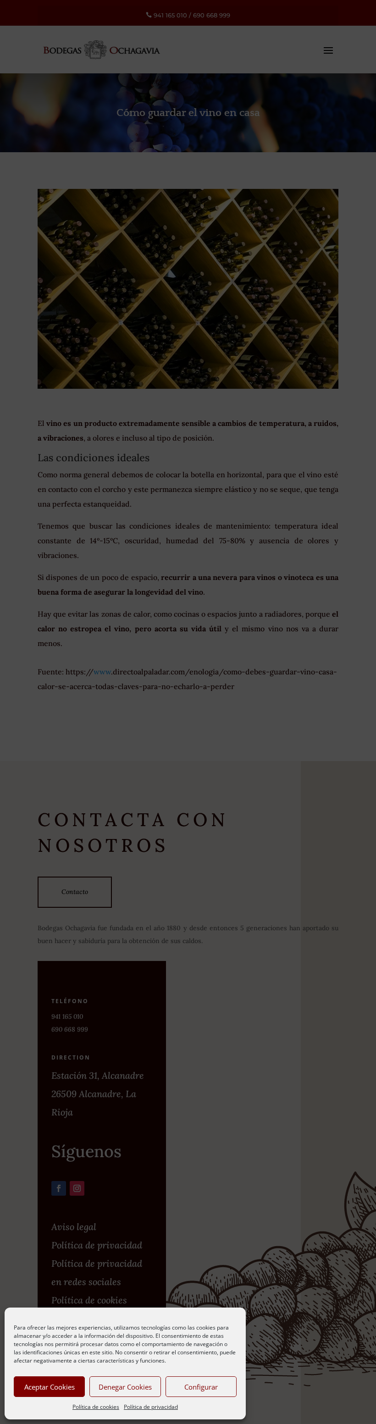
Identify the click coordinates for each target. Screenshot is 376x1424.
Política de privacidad (151, 1407)
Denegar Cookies (125, 1386)
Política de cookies (95, 1407)
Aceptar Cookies (49, 1386)
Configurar (201, 1386)
